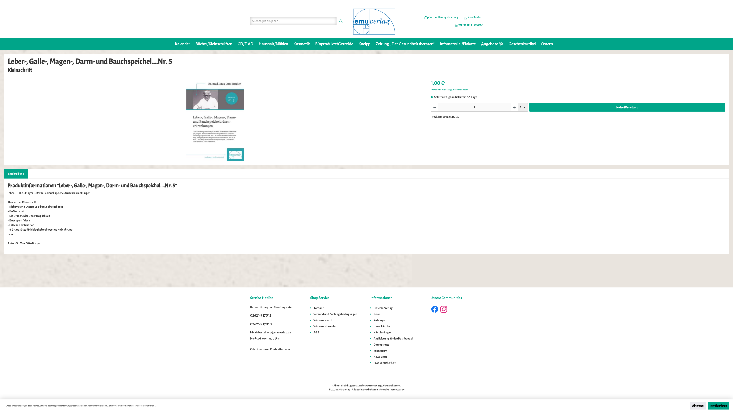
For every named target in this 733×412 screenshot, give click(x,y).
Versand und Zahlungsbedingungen (335, 314)
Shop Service (319, 297)
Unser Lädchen (382, 326)
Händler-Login (382, 332)
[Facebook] (434, 309)
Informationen (381, 297)
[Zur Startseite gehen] (374, 22)
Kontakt (318, 308)
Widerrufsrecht (322, 320)
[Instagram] (443, 309)
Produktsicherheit (385, 363)
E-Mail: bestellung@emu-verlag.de (270, 332)
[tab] (16, 174)
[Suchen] (341, 21)
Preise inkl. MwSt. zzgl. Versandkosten (449, 89)
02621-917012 (260, 315)
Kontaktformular (280, 349)
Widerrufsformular (325, 326)
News (377, 314)
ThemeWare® (396, 389)
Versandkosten (391, 385)
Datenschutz (381, 345)
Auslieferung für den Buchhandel (393, 338)
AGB (316, 332)
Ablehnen (698, 406)
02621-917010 (261, 324)
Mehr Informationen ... (98, 405)
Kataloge (379, 320)
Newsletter (380, 357)
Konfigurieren (718, 406)
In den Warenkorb (627, 107)
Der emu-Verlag (383, 308)
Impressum (380, 351)
